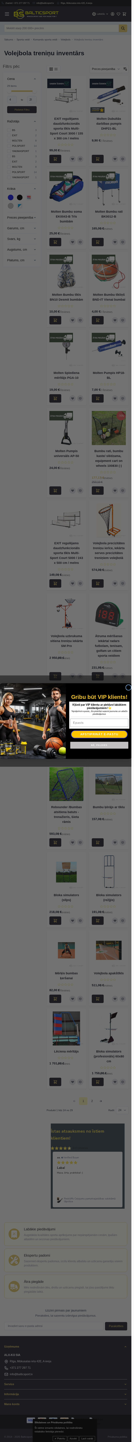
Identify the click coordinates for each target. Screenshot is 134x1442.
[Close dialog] (128, 687)
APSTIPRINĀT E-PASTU (99, 734)
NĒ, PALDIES (99, 745)
